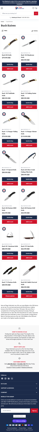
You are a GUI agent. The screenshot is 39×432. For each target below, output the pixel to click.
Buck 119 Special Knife (9, 170)
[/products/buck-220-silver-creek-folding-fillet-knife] (29, 158)
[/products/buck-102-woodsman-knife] (29, 43)
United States (18, 416)
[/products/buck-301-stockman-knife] (10, 235)
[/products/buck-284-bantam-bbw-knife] (10, 196)
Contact (30, 428)
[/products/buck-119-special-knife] (10, 158)
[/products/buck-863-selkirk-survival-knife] (29, 271)
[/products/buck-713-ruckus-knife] (10, 271)
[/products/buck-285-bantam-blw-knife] (29, 196)
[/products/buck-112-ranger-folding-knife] (10, 120)
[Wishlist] (33, 8)
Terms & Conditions (12, 428)
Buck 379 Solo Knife (27, 246)
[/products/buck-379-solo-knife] (29, 235)
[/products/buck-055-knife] (10, 43)
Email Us (9, 367)
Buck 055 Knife (6, 55)
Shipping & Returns (26, 367)
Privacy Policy (22, 428)
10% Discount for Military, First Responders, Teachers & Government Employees (20, 3)
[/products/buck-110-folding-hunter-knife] (29, 82)
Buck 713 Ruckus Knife (9, 282)
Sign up (34, 410)
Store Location (16, 367)
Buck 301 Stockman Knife (10, 246)
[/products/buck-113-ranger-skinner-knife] (29, 120)
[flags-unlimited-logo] (19, 8)
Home (2, 21)
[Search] (36, 13)
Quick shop (10, 64)
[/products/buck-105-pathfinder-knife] (10, 82)
